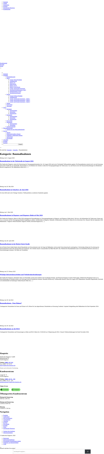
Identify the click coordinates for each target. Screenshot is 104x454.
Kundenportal (6, 9)
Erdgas (8, 94)
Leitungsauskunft (10, 126)
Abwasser (9, 106)
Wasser (8, 103)
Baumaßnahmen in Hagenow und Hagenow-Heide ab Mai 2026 (21, 215)
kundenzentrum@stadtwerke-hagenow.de (10, 382)
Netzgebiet (12, 112)
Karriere (5, 6)
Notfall (5, 3)
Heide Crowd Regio (15, 87)
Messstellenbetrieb (8, 128)
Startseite (5, 2)
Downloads (9, 138)
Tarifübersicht (13, 81)
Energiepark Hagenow (9, 8)
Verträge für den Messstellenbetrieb (15, 129)
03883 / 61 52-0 (9, 362)
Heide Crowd (13, 85)
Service (5, 131)
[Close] (0, 147)
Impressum (6, 438)
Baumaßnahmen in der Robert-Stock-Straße (15, 244)
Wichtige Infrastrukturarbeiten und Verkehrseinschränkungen (21, 274)
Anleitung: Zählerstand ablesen (14, 135)
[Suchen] (88, 452)
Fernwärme (9, 104)
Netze (4, 107)
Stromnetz (9, 109)
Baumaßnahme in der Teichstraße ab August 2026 (16, 161)
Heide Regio (13, 84)
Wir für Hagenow (7, 418)
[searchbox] (10, 144)
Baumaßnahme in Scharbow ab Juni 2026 (14, 190)
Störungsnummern (8, 432)
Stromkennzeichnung (15, 93)
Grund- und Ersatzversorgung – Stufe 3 (20, 101)
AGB (4, 444)
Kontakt (2, 64)
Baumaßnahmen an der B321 (10, 329)
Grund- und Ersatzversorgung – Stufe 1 (20, 99)
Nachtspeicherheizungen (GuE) (18, 90)
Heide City (12, 82)
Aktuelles (5, 140)
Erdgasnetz (9, 115)
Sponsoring (6, 5)
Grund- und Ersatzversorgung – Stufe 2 (20, 100)
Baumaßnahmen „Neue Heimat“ (11, 303)
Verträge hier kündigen (9, 431)
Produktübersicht (10, 77)
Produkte (5, 75)
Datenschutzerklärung (8, 439)
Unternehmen (6, 419)
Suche (1, 66)
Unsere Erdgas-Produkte (16, 96)
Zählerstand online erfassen (13, 134)
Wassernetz (9, 122)
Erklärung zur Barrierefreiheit (10, 442)
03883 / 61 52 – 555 (10, 379)
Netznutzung (13, 113)
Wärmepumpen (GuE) (15, 91)
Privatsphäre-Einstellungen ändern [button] (12, 441)
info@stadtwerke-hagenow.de (7, 365)
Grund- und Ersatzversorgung (17, 88)
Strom (8, 78)
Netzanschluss (13, 110)
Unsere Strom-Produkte (16, 79)
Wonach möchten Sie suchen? (7, 448)
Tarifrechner (9, 137)
